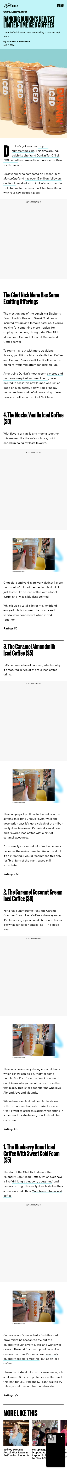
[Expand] (50, 1436)
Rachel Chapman (18, 41)
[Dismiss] (61, 1436)
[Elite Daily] (10, 5)
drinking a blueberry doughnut (32, 1181)
